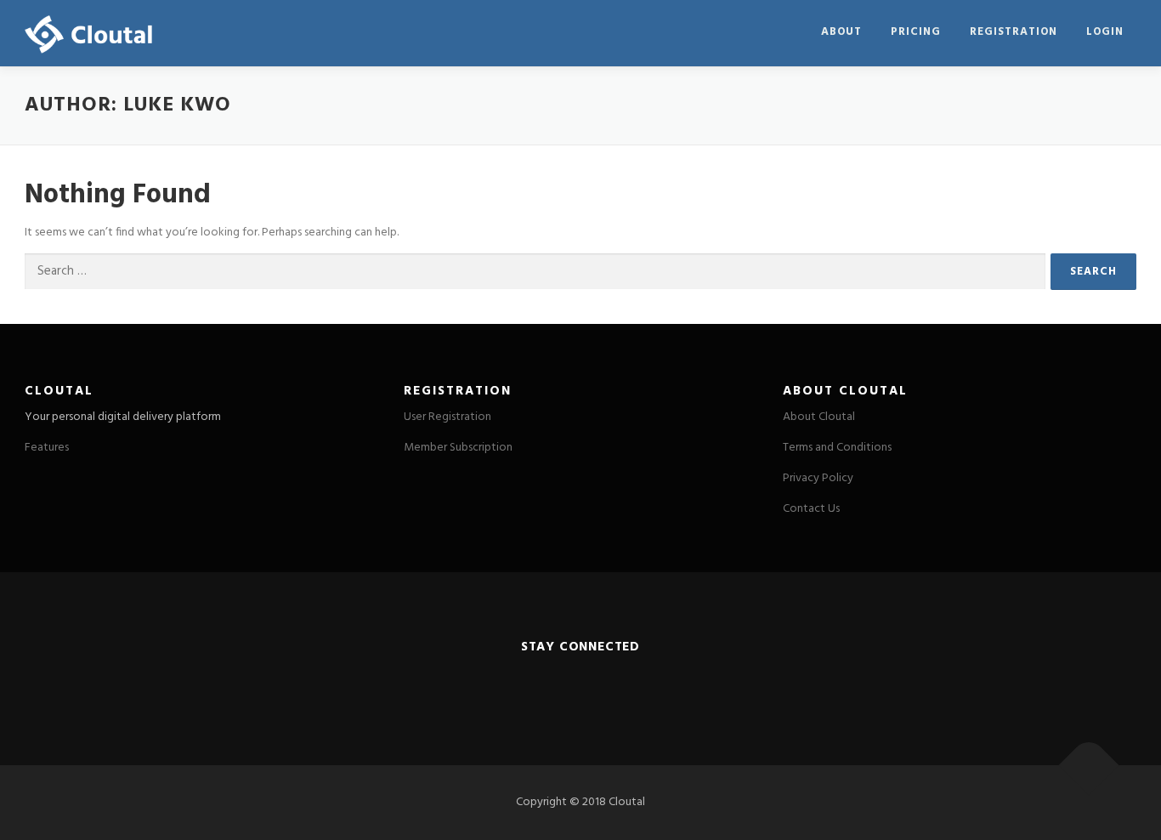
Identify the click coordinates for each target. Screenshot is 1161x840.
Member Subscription (458, 447)
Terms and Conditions (837, 447)
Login (1105, 32)
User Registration (447, 417)
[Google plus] (621, 685)
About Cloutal (819, 417)
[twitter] (538, 685)
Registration (1013, 32)
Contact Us (811, 509)
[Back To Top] (1089, 765)
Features (47, 447)
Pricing (916, 32)
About (841, 32)
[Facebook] (580, 685)
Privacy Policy (818, 478)
